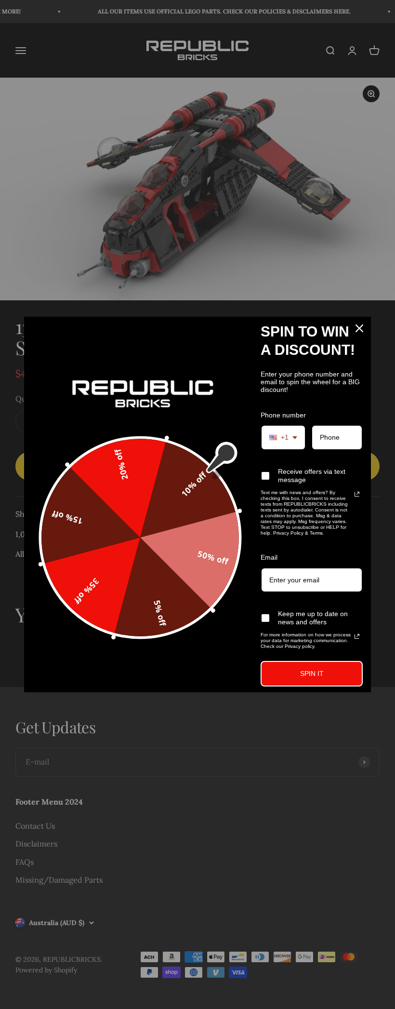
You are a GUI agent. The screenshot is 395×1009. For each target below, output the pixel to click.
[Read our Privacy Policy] (357, 494)
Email (269, 557)
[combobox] (283, 437)
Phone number (283, 415)
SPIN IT (312, 673)
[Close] (359, 328)
